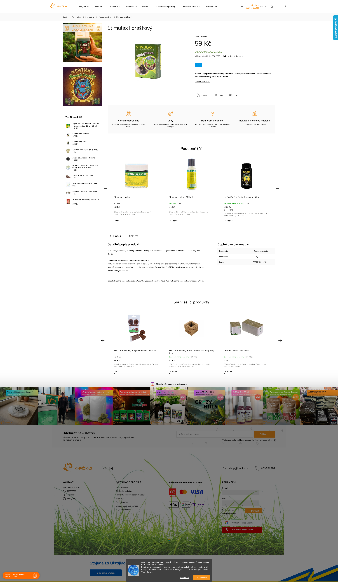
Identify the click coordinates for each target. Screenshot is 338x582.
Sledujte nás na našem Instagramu (171, 384)
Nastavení (184, 577)
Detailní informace (202, 81)
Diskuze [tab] (133, 236)
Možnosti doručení (235, 56)
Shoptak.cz (182, 548)
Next (278, 188)
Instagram (111, 468)
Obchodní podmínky (124, 491)
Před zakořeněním (260, 251)
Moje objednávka (123, 509)
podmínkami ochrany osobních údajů (260, 440)
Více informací (147, 572)
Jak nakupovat (122, 487)
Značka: (201, 36)
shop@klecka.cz (253, 5)
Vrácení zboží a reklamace (127, 506)
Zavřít (266, 104)
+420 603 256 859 (252, 8)
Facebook (104, 468)
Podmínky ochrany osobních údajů (130, 495)
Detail (171, 221)
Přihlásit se (264, 434)
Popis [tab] (117, 236)
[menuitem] (83, 6)
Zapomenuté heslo (229, 513)
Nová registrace (228, 510)
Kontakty (119, 498)
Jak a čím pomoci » (105, 572)
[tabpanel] (136, 190)
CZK (262, 7)
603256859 (268, 468)
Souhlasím (203, 577)
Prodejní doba (122, 502)
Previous (106, 188)
